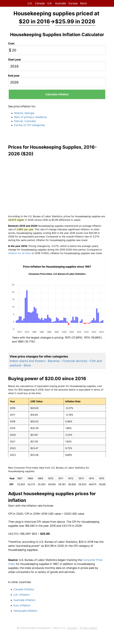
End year (13, 75)
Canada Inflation (24, 589)
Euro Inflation (22, 605)
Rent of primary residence (30, 117)
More (83, 3)
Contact (72, 628)
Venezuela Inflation (25, 610)
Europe (73, 3)
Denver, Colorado (25, 121)
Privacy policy (88, 628)
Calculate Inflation (57, 94)
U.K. (49, 3)
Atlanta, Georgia (24, 113)
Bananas (54, 361)
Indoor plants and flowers (27, 361)
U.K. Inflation (22, 594)
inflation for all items (19, 253)
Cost (11, 43)
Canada (40, 3)
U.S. (29, 3)
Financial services (74, 361)
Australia (60, 3)
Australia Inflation (24, 600)
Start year (14, 59)
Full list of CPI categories (29, 125)
